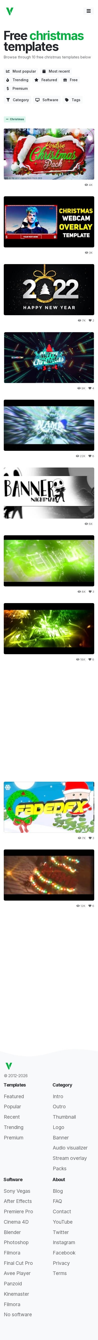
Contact (62, 1211)
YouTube (63, 1222)
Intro (58, 1096)
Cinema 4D (16, 1222)
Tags (74, 100)
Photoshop (16, 1242)
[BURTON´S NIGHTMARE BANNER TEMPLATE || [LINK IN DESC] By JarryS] (49, 493)
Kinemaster (16, 1294)
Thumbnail (64, 1117)
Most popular (23, 71)
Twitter (61, 1232)
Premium (19, 88)
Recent (12, 1117)
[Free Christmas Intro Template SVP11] (49, 425)
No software (18, 1314)
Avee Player (17, 1273)
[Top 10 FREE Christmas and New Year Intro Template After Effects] (49, 289)
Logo (58, 1127)
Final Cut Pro (18, 1263)
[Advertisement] (49, 720)
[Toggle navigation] (88, 11)
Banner (61, 1138)
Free (72, 80)
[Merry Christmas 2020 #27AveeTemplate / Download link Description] (49, 357)
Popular (12, 1106)
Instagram (64, 1242)
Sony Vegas (17, 1191)
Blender (12, 1232)
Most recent (58, 71)
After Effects (18, 1201)
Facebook (64, 1253)
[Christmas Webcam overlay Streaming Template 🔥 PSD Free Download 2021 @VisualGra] (49, 222)
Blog (58, 1191)
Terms (60, 1273)
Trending (19, 80)
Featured (47, 80)
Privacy (61, 1263)
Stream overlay (70, 1158)
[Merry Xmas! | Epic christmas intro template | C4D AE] (49, 561)
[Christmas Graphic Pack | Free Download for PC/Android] (49, 154)
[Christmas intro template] (49, 807)
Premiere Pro (18, 1211)
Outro (59, 1106)
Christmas (16, 119)
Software (48, 100)
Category (19, 100)
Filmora (12, 1253)
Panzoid (13, 1284)
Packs (60, 1168)
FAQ (57, 1201)
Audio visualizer (70, 1148)
